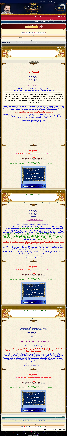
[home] (64, 22)
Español (9, 202)
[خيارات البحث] (5, 2)
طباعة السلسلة (4, 42)
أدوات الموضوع (33, 44)
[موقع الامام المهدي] (59, 1)
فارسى (41, 202)
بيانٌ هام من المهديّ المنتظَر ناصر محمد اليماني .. (20, 420)
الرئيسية (6, 429)
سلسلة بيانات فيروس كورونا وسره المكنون (31, 25)
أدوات (3, 47)
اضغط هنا (31, 27)
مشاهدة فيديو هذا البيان (32, 61)
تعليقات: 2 (45, 37)
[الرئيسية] (65, 2)
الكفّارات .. (32, 35)
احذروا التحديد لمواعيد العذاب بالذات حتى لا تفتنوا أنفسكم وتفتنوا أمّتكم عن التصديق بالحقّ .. (40, 420)
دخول (2, 1)
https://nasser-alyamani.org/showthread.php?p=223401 (33, 329)
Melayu (25, 202)
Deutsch (33, 318)
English (57, 202)
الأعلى (3, 417)
